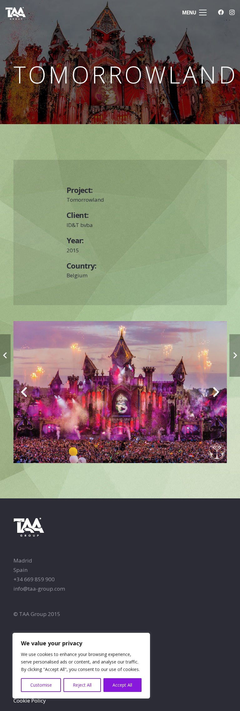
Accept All (122, 685)
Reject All (82, 685)
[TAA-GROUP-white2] (22, 12)
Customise (41, 685)
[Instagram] (232, 12)
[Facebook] (221, 12)
